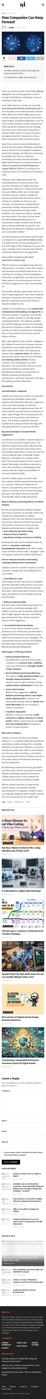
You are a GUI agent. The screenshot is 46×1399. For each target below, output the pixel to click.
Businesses (19, 802)
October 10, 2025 (19, 1214)
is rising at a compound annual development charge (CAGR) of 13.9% (21, 165)
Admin (11, 28)
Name (5, 1121)
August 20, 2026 (7, 980)
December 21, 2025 (19, 1275)
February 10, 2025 (19, 1227)
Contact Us (23, 1386)
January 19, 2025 (18, 1179)
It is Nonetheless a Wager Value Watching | (20, 77)
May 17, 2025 (17, 1194)
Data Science (11, 13)
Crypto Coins (22, 1343)
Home (3, 13)
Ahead (9, 802)
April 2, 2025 (21, 28)
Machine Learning (35, 1344)
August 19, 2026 (7, 1023)
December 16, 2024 (19, 1285)
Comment (6, 1091)
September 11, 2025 (19, 1295)
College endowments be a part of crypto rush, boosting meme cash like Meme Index (27, 1221)
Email (5, 1131)
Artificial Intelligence (6, 1344)
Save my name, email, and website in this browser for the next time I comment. (23, 1154)
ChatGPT (5, 1348)
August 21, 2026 (7, 894)
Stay (27, 802)
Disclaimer (34, 1386)
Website (5, 1142)
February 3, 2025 (9, 1263)
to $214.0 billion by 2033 (31, 240)
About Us (13, 1386)
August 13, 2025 (18, 1204)
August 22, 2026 (7, 854)
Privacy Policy (6, 1389)
